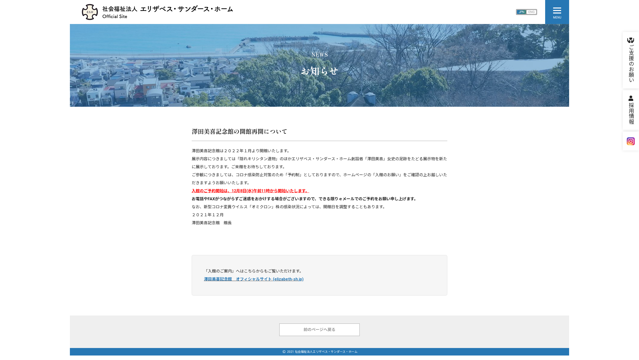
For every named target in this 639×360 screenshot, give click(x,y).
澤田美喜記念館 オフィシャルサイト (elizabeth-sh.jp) (254, 279)
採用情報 (631, 113)
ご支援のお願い (631, 63)
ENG (531, 12)
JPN (521, 12)
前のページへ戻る (319, 329)
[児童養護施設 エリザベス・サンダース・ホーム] (162, 12)
